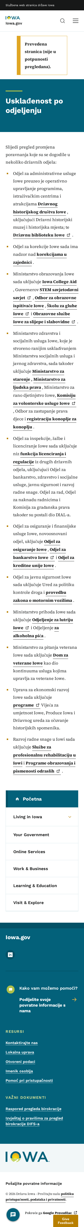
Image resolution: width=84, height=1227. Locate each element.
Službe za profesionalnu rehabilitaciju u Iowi (44, 755)
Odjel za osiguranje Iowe (36, 545)
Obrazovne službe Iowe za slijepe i (41, 318)
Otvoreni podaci (20, 1061)
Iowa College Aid (59, 282)
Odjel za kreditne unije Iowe (43, 561)
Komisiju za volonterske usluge (44, 399)
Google (57, 1213)
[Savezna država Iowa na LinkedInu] (10, 958)
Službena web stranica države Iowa (30, 5)
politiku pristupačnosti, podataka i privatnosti (40, 1196)
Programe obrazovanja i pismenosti (44, 767)
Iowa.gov (14, 23)
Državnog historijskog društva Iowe (39, 208)
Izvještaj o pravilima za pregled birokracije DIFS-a (34, 1121)
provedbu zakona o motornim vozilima (42, 596)
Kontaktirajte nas (22, 1043)
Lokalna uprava (20, 1052)
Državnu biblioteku (39, 235)
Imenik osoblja (19, 1071)
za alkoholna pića (36, 632)
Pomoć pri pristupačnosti (29, 1080)
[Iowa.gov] (17, 18)
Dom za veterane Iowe (40, 659)
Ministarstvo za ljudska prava (39, 383)
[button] (65, 1221)
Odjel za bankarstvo (39, 553)
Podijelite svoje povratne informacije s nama (42, 1005)
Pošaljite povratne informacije (34, 1183)
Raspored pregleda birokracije (33, 1109)
